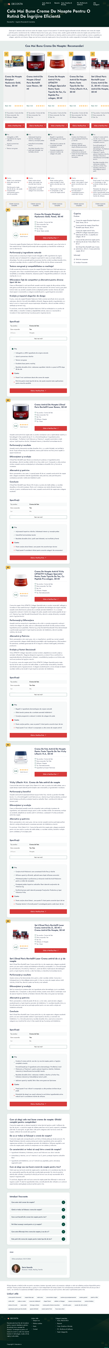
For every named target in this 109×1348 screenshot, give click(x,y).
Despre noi (36, 1321)
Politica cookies (37, 1323)
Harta (34, 1326)
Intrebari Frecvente (81, 262)
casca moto (24, 1305)
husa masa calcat (59, 1309)
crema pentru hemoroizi (14, 1297)
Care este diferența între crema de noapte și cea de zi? (30, 1232)
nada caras (40, 1297)
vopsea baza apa (29, 1297)
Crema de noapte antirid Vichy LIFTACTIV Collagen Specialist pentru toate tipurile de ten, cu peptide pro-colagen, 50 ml (87, 234)
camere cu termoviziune (74, 1301)
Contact (35, 1329)
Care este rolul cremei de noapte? (23, 1202)
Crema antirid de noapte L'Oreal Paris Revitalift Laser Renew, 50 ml (87, 227)
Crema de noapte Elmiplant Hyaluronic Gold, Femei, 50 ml (87, 221)
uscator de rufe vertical (81, 1305)
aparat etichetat (34, 1309)
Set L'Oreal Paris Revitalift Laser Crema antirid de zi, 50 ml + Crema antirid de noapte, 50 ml (88, 249)
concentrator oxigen (51, 1297)
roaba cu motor (22, 1301)
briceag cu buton (34, 1305)
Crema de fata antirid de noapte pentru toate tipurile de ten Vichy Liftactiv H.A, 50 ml (88, 242)
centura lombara (89, 1301)
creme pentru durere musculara (51, 1305)
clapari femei (47, 1301)
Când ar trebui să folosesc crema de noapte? (26, 1209)
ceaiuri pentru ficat (47, 1309)
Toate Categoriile (62, 1332)
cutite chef (11, 1301)
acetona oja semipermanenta (68, 1297)
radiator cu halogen (59, 1301)
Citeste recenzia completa (14, 204)
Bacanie (57, 3)
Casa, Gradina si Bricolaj (64, 1326)
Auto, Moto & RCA (46, 4)
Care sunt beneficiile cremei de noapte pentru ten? (28, 1217)
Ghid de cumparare (82, 259)
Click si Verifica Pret (14, 126)
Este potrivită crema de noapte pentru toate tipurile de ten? (31, 1239)
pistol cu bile (94, 1297)
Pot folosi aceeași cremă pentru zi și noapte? (26, 1224)
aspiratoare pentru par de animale (17, 1309)
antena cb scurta (12, 1305)
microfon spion (67, 1305)
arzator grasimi (83, 1297)
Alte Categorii (96, 4)
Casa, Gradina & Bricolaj (66, 4)
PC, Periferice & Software (82, 4)
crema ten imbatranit (34, 1301)
